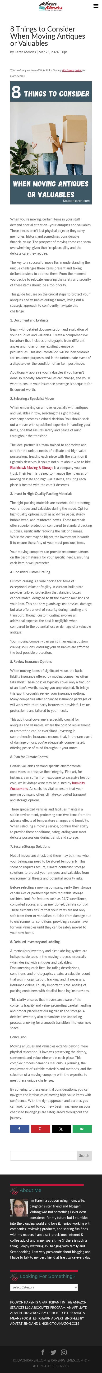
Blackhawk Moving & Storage (31, 468)
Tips (64, 52)
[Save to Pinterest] (40, 1129)
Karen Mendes (25, 52)
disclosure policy (72, 70)
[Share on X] (61, 1129)
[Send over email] (82, 1129)
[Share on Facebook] (19, 1129)
